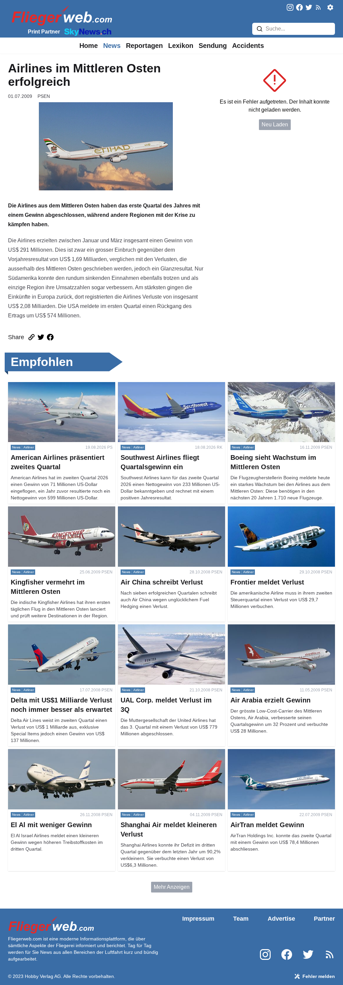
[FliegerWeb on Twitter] (309, 8)
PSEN (44, 96)
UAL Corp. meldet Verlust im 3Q (155, 628)
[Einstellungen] (330, 7)
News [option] (112, 45)
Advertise (281, 918)
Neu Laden (275, 124)
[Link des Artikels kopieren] (31, 337)
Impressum (198, 918)
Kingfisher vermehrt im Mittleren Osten (53, 510)
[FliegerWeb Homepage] (60, 15)
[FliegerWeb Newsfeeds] (318, 7)
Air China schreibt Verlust (148, 510)
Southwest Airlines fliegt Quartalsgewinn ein (170, 386)
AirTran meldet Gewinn (255, 753)
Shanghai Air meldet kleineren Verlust (162, 753)
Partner (324, 918)
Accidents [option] (248, 45)
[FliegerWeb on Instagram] (290, 8)
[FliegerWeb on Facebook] (299, 8)
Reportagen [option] (144, 45)
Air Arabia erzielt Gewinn (257, 628)
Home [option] (88, 45)
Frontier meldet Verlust (254, 510)
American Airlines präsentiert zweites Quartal (61, 386)
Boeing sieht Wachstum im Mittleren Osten (278, 386)
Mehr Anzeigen (172, 887)
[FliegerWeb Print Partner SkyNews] (86, 31)
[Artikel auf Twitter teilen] (41, 337)
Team (241, 918)
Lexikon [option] (180, 45)
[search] (259, 29)
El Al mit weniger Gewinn (38, 753)
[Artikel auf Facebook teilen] (50, 337)
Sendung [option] (213, 45)
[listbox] (88, 45)
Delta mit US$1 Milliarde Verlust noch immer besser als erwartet (60, 632)
